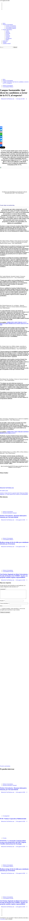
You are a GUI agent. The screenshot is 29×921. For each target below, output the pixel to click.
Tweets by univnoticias (5, 766)
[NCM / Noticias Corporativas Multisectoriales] (10, 813)
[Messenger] (14, 139)
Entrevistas (5, 41)
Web (1, 605)
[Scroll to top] (0, 920)
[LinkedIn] (14, 136)
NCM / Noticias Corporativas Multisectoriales (13, 818)
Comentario (3, 589)
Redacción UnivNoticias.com (7, 98)
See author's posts (4, 490)
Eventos (7, 34)
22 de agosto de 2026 (20, 580)
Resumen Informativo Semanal (10, 513)
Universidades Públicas (11, 28)
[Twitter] (14, 130)
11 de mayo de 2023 (20, 98)
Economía (8, 33)
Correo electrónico (4, 603)
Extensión (8, 36)
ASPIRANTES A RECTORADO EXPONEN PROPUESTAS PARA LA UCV (14, 432)
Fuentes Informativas (7, 29)
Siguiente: (14, 494)
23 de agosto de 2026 (20, 546)
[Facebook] (14, 127)
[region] (14, 638)
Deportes (8, 32)
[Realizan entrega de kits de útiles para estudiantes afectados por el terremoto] (10, 536)
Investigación (9, 38)
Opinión (4, 42)
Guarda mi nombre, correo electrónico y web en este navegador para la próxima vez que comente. (12, 609)
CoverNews (2, 919)
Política (7, 39)
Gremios (7, 37)
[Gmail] (14, 143)
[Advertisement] (14, 63)
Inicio (4, 23)
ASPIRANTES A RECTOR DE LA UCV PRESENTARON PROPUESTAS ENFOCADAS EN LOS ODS (14, 323)
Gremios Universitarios (11, 25)
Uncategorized (6, 816)
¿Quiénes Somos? (7, 43)
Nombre (2, 600)
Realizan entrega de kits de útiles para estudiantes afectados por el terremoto (14, 543)
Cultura (7, 30)
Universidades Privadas (11, 27)
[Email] (14, 132)
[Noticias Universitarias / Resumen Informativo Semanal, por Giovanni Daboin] (10, 509)
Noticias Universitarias (8, 24)
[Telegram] (14, 141)
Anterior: (14, 493)
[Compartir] (14, 145)
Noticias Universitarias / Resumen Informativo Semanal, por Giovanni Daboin (13, 516)
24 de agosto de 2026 (20, 519)
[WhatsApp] (14, 134)
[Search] (0, 45)
